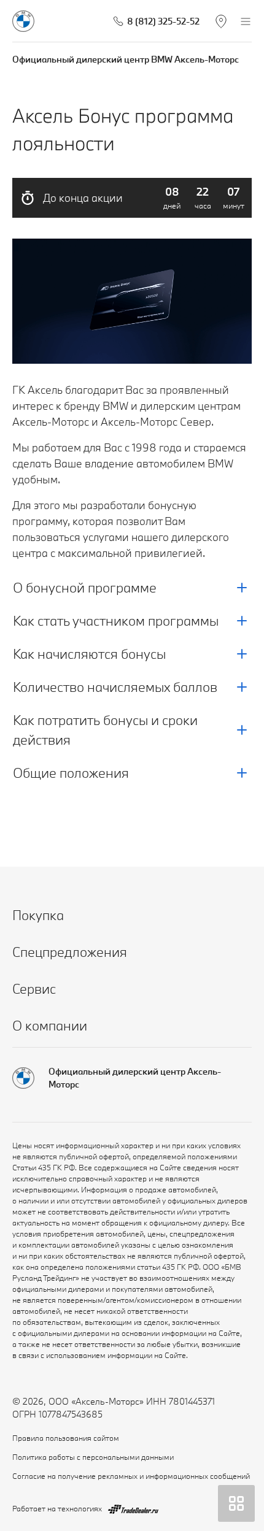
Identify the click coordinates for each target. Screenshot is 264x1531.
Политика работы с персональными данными (93, 1457)
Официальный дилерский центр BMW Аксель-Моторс (125, 59)
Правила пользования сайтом (65, 1438)
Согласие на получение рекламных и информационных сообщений (131, 1476)
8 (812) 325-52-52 (163, 21)
